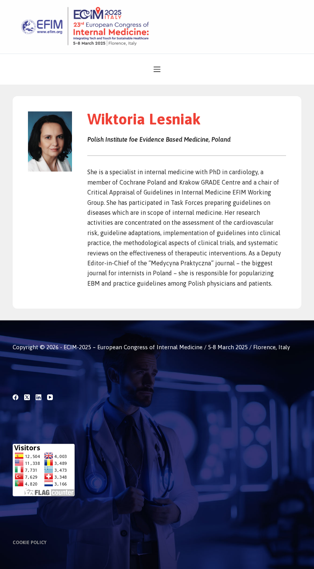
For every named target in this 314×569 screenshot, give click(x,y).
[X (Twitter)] (27, 397)
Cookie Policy (29, 542)
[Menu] (157, 69)
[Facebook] (15, 397)
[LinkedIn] (38, 397)
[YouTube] (50, 397)
